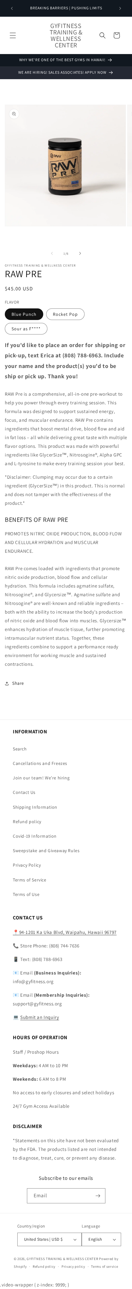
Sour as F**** (26, 329)
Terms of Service (29, 880)
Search (20, 749)
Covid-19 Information (35, 836)
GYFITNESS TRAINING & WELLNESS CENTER (62, 1258)
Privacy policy (73, 1266)
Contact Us (24, 792)
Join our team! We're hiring (41, 778)
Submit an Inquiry (39, 1017)
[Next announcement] (120, 8)
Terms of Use (26, 894)
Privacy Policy (27, 865)
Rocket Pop (65, 314)
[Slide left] (52, 253)
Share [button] (18, 683)
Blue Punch (24, 314)
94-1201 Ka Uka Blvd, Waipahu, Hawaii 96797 (65, 932)
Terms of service (104, 1266)
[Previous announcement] (12, 8)
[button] (13, 35)
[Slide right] (80, 253)
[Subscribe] (98, 1195)
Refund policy (27, 821)
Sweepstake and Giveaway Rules (46, 850)
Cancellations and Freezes (40, 763)
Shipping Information (35, 807)
